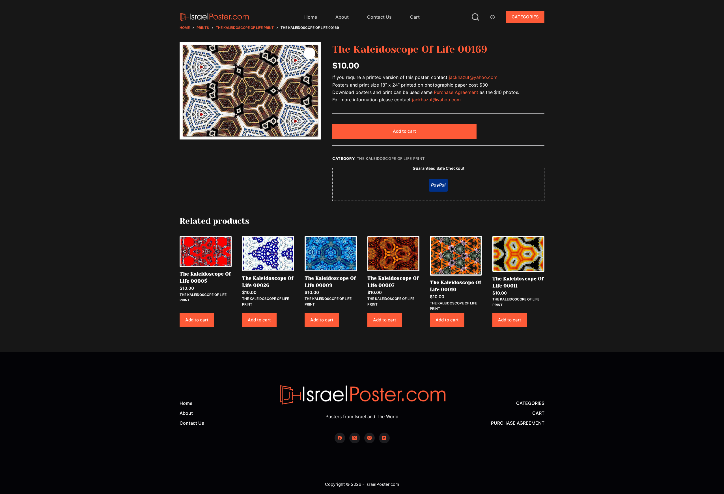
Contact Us (379, 17)
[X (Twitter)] (354, 438)
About (342, 17)
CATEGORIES (525, 17)
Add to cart (404, 131)
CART (538, 413)
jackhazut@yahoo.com (473, 77)
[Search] (475, 17)
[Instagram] (369, 438)
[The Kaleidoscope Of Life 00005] (206, 251)
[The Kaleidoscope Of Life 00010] (456, 256)
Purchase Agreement (456, 92)
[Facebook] (340, 438)
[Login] (492, 17)
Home (310, 17)
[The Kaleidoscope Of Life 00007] (393, 253)
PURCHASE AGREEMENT (517, 423)
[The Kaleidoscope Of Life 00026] (268, 253)
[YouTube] (384, 438)
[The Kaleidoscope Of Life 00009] (331, 253)
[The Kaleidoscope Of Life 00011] (518, 254)
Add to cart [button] (196, 320)
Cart (415, 17)
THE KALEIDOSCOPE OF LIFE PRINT (391, 158)
